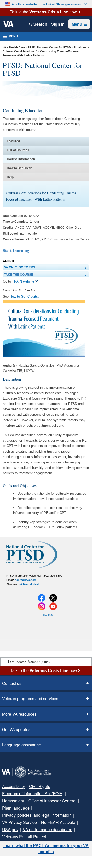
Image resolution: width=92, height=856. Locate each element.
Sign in (58, 24)
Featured (13, 141)
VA (4, 47)
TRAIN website (23, 281)
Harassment (13, 801)
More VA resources (19, 714)
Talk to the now (43, 12)
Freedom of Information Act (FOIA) (33, 793)
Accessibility (13, 786)
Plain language (16, 808)
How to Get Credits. (24, 296)
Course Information (21, 159)
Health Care (17, 47)
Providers (80, 47)
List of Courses (18, 150)
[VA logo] (8, 24)
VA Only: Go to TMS (19, 267)
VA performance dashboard (47, 829)
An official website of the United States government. (47, 4)
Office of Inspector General (52, 801)
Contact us (11, 683)
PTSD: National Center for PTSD (49, 47)
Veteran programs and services (30, 699)
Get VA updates (16, 729)
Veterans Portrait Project (24, 837)
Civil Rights (39, 786)
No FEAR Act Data (58, 822)
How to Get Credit (19, 168)
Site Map (48, 614)
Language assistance (21, 745)
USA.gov (10, 829)
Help (10, 177)
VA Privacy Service (19, 822)
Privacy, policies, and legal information (37, 815)
